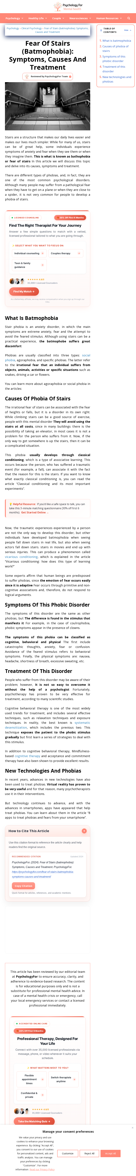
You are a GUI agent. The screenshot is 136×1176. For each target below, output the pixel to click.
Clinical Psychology (31, 28)
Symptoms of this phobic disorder (113, 59)
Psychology (13, 18)
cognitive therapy (27, 756)
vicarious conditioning (21, 557)
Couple (56, 18)
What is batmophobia (116, 41)
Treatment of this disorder (113, 69)
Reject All (89, 1153)
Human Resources (107, 18)
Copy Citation (23, 885)
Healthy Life (36, 18)
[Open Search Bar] (129, 18)
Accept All (110, 1153)
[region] (68, 1150)
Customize (67, 1153)
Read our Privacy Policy (42, 1169)
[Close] (133, 1128)
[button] (115, 30)
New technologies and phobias (116, 79)
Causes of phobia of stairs (115, 48)
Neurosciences (78, 18)
